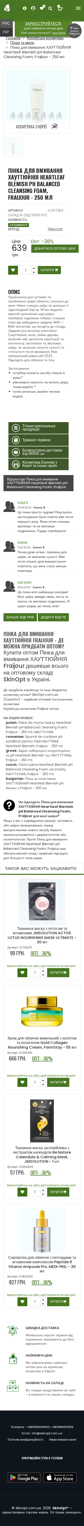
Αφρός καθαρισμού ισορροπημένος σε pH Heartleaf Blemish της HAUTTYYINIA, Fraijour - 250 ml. (39, 755)
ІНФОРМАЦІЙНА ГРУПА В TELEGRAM (42, 1458)
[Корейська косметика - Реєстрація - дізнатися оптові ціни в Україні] (42, 8)
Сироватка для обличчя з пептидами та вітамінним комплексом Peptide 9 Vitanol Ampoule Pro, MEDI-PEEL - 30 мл (42, 1264)
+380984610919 (62, 1427)
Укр (5, 32)
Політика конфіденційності (25, 1440)
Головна (13, 38)
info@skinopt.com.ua (47, 1433)
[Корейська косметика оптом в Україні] (7, 7)
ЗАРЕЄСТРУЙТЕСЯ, (43, 23)
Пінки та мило (22, 43)
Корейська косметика (45, 38)
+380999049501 (38, 1427)
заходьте (59, 32)
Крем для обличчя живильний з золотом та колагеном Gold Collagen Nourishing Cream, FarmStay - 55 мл (42, 1043)
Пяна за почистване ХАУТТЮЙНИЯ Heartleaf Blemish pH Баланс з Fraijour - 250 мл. (34, 783)
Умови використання (62, 1440)
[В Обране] (13, 270)
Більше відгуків (20, 617)
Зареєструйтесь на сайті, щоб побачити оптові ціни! (41, 966)
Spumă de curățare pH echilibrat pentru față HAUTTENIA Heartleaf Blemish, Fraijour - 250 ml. (34, 741)
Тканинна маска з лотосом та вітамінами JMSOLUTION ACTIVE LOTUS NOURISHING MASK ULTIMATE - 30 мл (42, 935)
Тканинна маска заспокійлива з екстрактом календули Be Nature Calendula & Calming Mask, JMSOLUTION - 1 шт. (42, 1154)
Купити (48, 270)
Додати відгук (53, 617)
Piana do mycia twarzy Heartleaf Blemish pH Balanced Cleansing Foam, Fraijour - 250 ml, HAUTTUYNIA (38, 727)
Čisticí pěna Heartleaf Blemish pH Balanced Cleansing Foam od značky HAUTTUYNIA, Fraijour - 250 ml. (39, 769)
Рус (6, 23)
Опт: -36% (53, 245)
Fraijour (55, 229)
